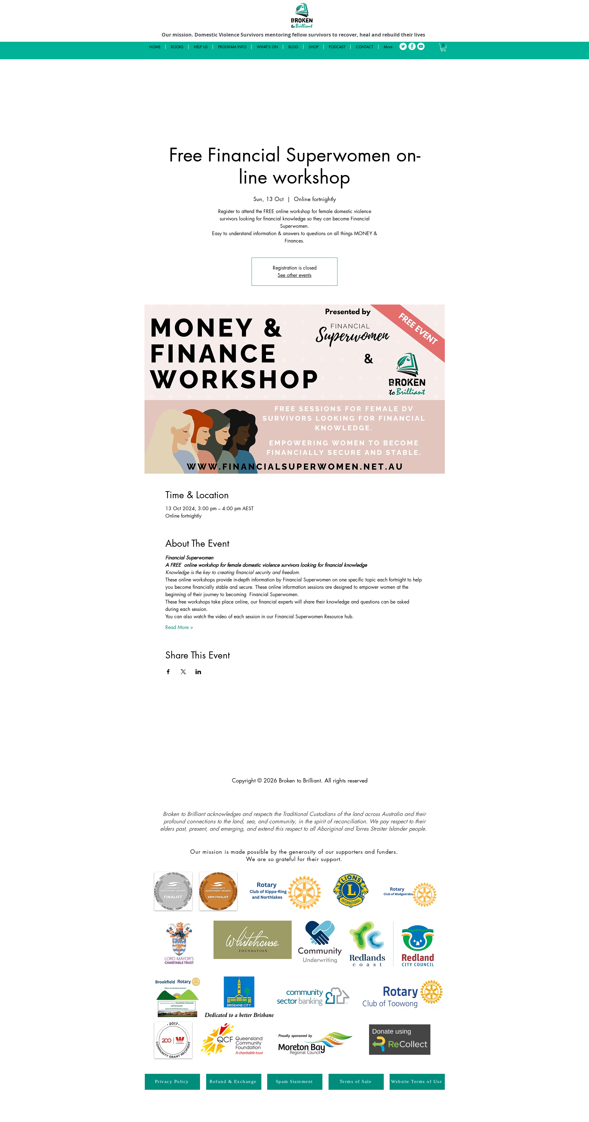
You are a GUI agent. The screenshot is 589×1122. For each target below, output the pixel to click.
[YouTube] (421, 46)
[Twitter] (403, 46)
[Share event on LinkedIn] (198, 671)
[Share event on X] (183, 671)
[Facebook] (412, 46)
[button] (443, 47)
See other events (294, 275)
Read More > (179, 627)
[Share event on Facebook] (168, 671)
